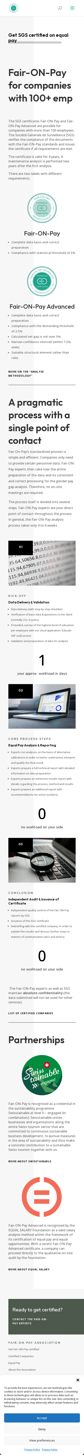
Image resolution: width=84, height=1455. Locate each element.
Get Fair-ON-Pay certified (23, 1349)
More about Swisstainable (29, 1161)
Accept (42, 1418)
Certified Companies (21, 1356)
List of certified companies (30, 1013)
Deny (42, 1429)
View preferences (42, 1440)
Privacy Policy (32, 1449)
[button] (78, 1380)
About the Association (22, 1369)
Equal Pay (14, 1363)
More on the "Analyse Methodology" (26, 373)
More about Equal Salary (29, 1269)
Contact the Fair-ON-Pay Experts (29, 1321)
